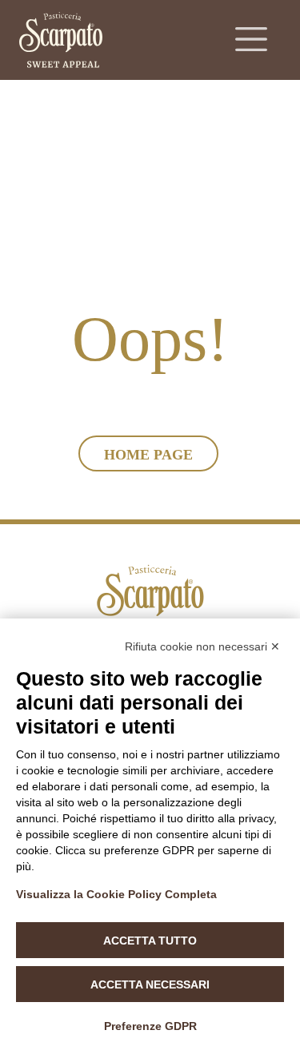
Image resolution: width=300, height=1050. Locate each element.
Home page (148, 455)
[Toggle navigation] (251, 39)
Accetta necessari (150, 984)
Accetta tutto (150, 940)
